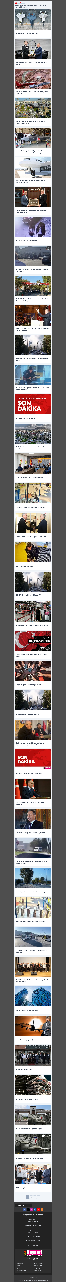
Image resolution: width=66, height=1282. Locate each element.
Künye (18, 1265)
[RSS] (42, 1209)
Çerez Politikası (38, 1265)
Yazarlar (33, 1243)
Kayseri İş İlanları (33, 1245)
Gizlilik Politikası (38, 1263)
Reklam (18, 1268)
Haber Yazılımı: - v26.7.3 (33, 1280)
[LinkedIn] (35, 1209)
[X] (28, 1209)
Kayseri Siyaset (33, 1222)
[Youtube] (38, 1209)
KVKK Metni (37, 1268)
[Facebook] (24, 1209)
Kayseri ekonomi (33, 1232)
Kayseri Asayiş (33, 1230)
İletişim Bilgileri (37, 1270)
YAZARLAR (21, 1205)
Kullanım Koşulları (21, 1270)
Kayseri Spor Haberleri (33, 1240)
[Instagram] (31, 1209)
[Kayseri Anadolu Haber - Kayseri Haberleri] (33, 1253)
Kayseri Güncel (33, 1219)
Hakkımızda (19, 1263)
